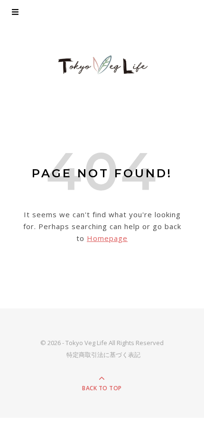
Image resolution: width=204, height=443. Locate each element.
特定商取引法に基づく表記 (103, 354)
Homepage (107, 238)
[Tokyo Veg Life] (102, 65)
